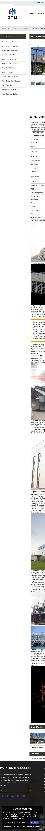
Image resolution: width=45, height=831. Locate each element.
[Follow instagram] (23, 796)
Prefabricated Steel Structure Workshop (37, 747)
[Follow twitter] (18, 796)
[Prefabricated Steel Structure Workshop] (37, 738)
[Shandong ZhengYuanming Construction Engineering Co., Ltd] (12, 14)
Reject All (10, 822)
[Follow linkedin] (12, 796)
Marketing (38, 826)
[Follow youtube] (3, 796)
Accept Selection (22, 822)
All (9, 28)
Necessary (9, 826)
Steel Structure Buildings (20, 28)
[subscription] (31, 790)
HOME (31, 13)
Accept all (34, 822)
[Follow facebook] (7, 796)
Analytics (18, 826)
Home (4, 28)
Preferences (28, 826)
